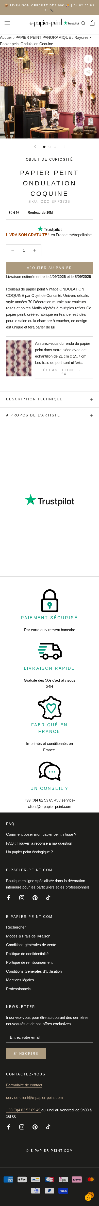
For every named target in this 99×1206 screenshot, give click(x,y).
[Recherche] (83, 23)
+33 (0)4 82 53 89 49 (23, 1110)
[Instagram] (21, 897)
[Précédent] (35, 146)
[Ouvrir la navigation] (7, 23)
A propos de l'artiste (33, 415)
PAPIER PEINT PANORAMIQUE (43, 37)
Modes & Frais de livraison (28, 936)
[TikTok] (48, 897)
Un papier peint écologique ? (29, 852)
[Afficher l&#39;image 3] (55, 147)
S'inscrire (26, 1054)
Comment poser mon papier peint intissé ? (41, 834)
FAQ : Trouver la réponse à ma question (39, 843)
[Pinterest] (35, 897)
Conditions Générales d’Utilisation (34, 971)
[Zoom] (88, 59)
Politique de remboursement (29, 962)
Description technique (34, 399)
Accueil (6, 37)
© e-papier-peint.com (49, 1150)
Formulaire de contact (24, 1085)
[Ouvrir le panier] (92, 23)
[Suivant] (64, 146)
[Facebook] (8, 897)
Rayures (81, 37)
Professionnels (18, 989)
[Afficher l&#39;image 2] (49, 147)
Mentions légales (20, 980)
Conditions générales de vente (31, 945)
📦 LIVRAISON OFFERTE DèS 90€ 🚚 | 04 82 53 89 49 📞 (49, 7)
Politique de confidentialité (27, 953)
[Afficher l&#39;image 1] (44, 147)
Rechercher (16, 927)
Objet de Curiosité (49, 159)
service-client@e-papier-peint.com (34, 1097)
